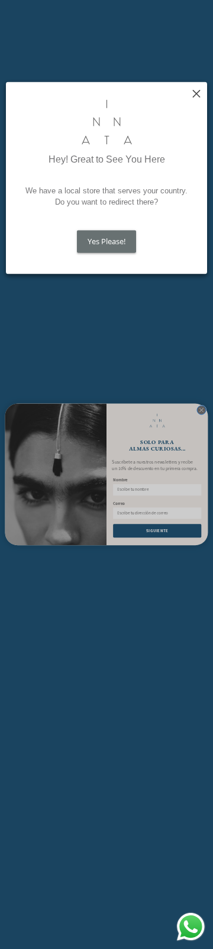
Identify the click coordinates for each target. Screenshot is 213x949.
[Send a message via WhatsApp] (191, 927)
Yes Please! (106, 241)
